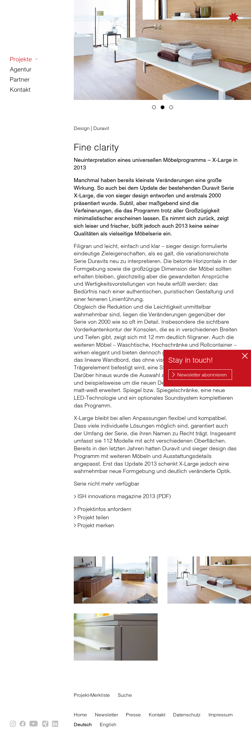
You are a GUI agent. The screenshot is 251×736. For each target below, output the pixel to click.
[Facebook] (23, 724)
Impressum (220, 714)
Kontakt (20, 89)
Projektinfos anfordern (104, 509)
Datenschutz (186, 714)
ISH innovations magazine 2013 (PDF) (124, 496)
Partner (20, 79)
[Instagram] (13, 724)
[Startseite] (211, 25)
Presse (133, 714)
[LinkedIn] (55, 724)
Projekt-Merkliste (92, 695)
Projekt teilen (93, 517)
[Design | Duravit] (116, 580)
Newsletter (106, 714)
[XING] (45, 724)
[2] (162, 107)
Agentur (21, 69)
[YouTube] (34, 724)
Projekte (21, 59)
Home (80, 714)
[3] (171, 107)
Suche (125, 695)
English (108, 724)
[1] (154, 107)
